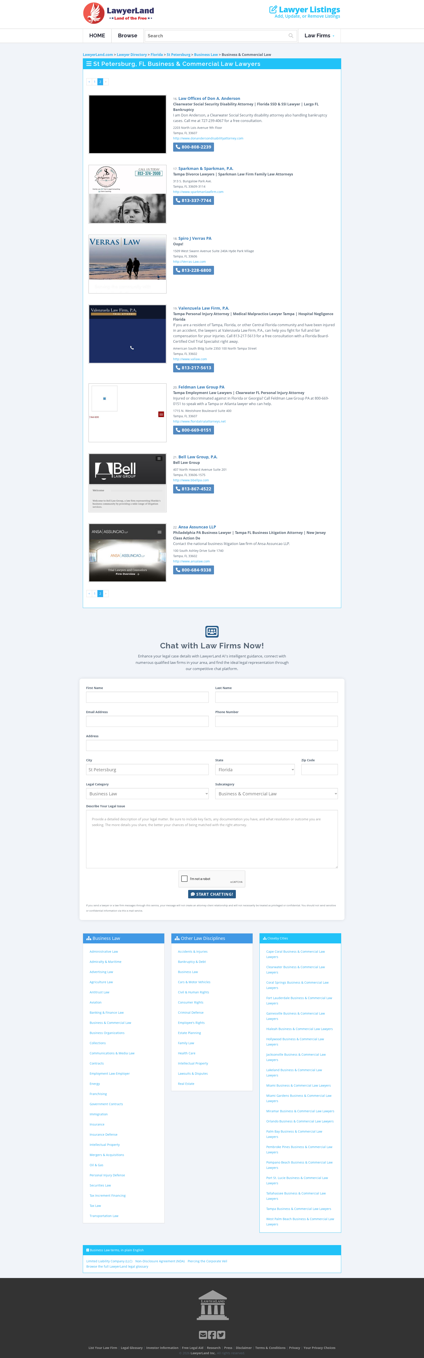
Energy (95, 1084)
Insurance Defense (103, 1134)
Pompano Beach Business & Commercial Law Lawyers (299, 1165)
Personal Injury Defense (107, 1175)
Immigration (99, 1114)
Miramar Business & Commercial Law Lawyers (300, 1111)
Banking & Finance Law (107, 1012)
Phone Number (226, 712)
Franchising (98, 1094)
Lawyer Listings (308, 9)
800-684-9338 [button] (195, 570)
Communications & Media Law (112, 1053)
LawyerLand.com (98, 54)
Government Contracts (106, 1104)
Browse (127, 35)
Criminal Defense (191, 1012)
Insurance (97, 1124)
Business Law (206, 54)
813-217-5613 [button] (195, 368)
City (89, 760)
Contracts (97, 1063)
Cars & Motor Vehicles (194, 982)
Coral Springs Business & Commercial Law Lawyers (297, 985)
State (219, 760)
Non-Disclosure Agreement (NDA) (160, 1261)
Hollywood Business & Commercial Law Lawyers (295, 1041)
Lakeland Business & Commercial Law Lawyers (294, 1072)
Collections (98, 1043)
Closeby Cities (277, 938)
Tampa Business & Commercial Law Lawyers (298, 1209)
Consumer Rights (190, 1002)
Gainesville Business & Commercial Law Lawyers (295, 1016)
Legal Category (97, 784)
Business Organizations (107, 1033)
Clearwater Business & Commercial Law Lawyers (295, 969)
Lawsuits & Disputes (193, 1073)
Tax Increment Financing (108, 1195)
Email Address (97, 712)
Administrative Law (104, 951)
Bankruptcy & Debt (192, 962)
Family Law (186, 1043)
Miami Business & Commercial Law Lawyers (298, 1085)
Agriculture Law (101, 982)
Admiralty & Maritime (105, 962)
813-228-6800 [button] (195, 270)
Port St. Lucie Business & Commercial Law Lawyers (297, 1180)
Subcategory (224, 784)
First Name (94, 688)
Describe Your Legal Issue (105, 806)
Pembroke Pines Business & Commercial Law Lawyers (299, 1149)
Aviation (96, 1002)
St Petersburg (178, 54)
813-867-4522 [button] (195, 489)
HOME (97, 35)
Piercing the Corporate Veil (207, 1261)
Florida (157, 54)
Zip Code (308, 760)
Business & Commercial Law (110, 1023)
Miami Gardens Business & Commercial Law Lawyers (298, 1098)
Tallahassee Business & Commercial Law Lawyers (296, 1196)
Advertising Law (101, 972)
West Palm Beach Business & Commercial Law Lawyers (300, 1221)
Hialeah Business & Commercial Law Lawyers (299, 1029)
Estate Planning (189, 1033)
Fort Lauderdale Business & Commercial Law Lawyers (299, 1000)
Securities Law (100, 1185)
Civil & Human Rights (193, 992)
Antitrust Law (99, 992)
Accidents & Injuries (193, 951)
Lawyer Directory (132, 54)
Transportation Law (104, 1216)
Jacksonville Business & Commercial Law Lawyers (296, 1057)
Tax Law (95, 1206)
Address (92, 736)
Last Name (223, 688)
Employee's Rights (191, 1023)
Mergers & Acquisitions (107, 1155)
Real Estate (186, 1084)
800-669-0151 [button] (195, 430)
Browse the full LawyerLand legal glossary (117, 1266)
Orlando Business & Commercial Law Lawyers (300, 1121)
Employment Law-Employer (110, 1073)
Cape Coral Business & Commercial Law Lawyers (295, 954)
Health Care (186, 1053)
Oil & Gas (96, 1165)
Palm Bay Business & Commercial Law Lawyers (294, 1134)
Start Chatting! (214, 894)
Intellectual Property (105, 1145)
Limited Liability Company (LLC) (109, 1261)
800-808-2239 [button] (195, 147)
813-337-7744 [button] (195, 200)
